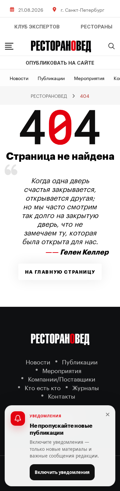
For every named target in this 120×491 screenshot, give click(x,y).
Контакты (61, 395)
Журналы (85, 387)
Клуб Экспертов (37, 27)
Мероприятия (89, 77)
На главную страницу (60, 272)
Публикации (51, 77)
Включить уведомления (62, 472)
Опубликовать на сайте (60, 63)
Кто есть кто (43, 387)
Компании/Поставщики (61, 378)
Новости (19, 77)
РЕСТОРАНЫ (96, 27)
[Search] (111, 46)
